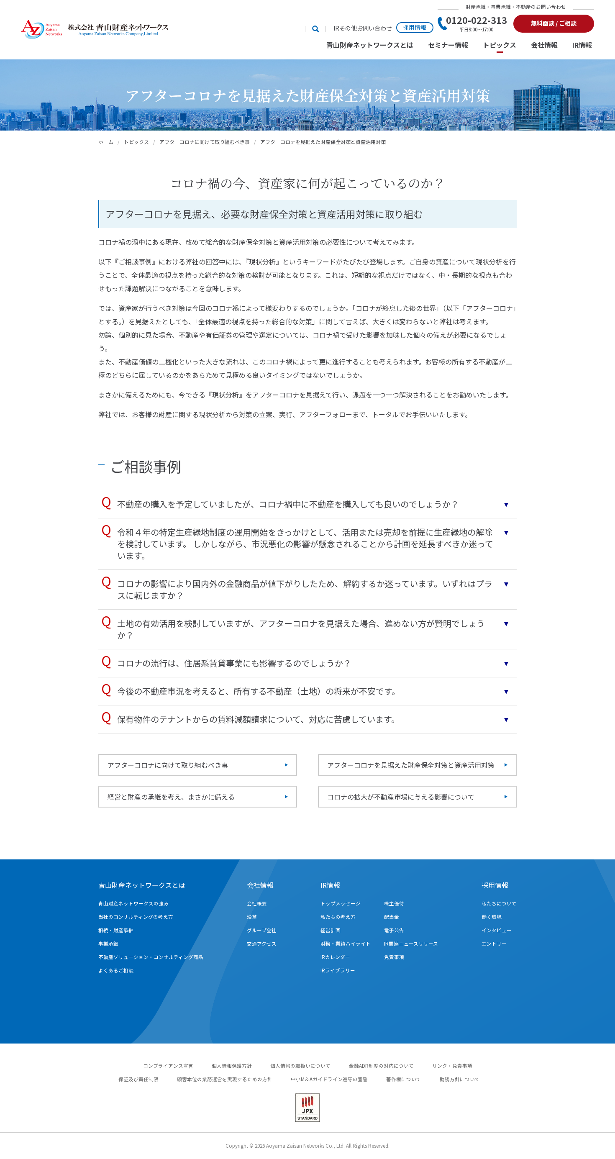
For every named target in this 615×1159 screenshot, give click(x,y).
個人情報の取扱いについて (300, 1065)
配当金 (391, 916)
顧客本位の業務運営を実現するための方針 (224, 1079)
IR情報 (582, 45)
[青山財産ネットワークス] (94, 29)
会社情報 (544, 45)
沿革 (252, 916)
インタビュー (497, 930)
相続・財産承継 (115, 930)
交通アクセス (262, 943)
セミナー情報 (448, 45)
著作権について (403, 1079)
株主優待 (394, 903)
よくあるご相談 (115, 970)
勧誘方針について (460, 1079)
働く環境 (492, 916)
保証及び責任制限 (138, 1079)
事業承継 (108, 943)
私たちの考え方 (338, 916)
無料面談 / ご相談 (554, 23)
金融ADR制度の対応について (381, 1065)
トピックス (499, 45)
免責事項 (394, 957)
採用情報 (414, 27)
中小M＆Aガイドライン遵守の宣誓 (329, 1079)
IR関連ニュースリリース (411, 943)
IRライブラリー (337, 970)
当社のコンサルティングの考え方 (135, 916)
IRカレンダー (335, 957)
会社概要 (257, 903)
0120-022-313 (476, 23)
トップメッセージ (340, 903)
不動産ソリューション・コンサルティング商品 (150, 957)
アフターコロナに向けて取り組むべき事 (204, 141)
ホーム (105, 141)
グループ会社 (262, 930)
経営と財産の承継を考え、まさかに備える (171, 797)
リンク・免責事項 (452, 1065)
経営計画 (330, 930)
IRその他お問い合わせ (362, 28)
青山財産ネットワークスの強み (133, 903)
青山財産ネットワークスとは (369, 45)
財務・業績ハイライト (345, 943)
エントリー (494, 943)
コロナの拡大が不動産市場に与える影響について (400, 797)
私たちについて (499, 903)
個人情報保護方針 (232, 1065)
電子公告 (394, 930)
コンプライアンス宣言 (168, 1065)
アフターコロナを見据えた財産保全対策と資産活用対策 (411, 765)
